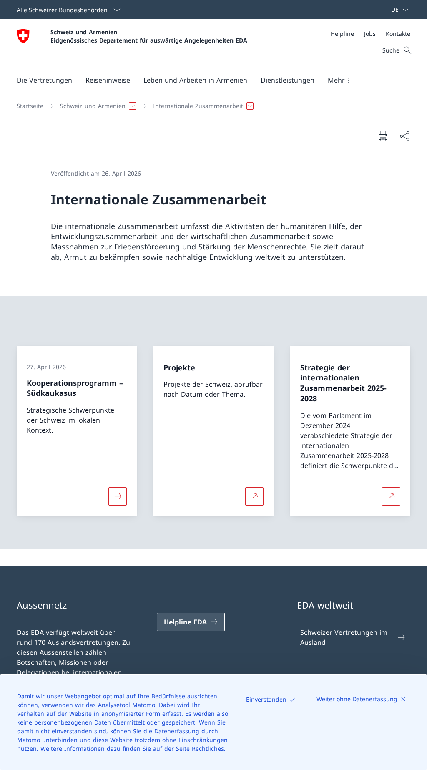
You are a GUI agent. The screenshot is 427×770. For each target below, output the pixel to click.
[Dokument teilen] (404, 136)
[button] (44, 80)
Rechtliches (208, 748)
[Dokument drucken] (383, 135)
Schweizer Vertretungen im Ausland (343, 637)
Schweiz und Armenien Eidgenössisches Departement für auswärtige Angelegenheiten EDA (148, 36)
